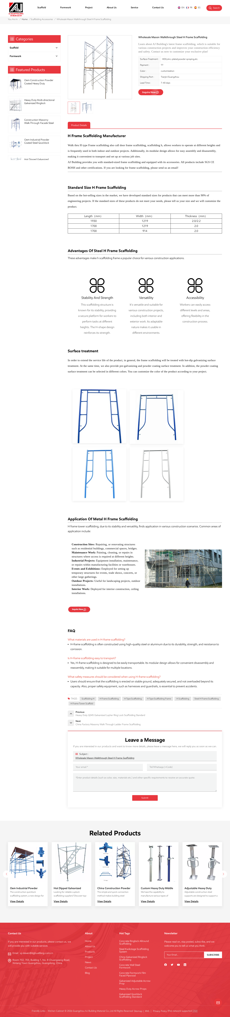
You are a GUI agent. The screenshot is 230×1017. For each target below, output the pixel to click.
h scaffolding (182, 698)
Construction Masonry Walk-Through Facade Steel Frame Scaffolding (39, 121)
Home (25, 19)
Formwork (65, 7)
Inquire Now (149, 92)
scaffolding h (88, 698)
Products (90, 951)
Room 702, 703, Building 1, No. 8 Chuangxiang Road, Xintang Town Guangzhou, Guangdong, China (41, 961)
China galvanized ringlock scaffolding (133, 958)
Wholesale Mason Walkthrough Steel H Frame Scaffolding (104, 758)
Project (88, 7)
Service (134, 7)
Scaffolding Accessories (42, 19)
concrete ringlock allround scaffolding (134, 942)
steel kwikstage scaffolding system (134, 950)
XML (147, 1011)
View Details (17, 901)
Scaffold (41, 7)
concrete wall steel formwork (129, 966)
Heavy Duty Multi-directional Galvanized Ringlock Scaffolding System (39, 102)
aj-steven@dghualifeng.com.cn (36, 953)
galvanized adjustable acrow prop (135, 982)
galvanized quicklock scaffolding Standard (130, 995)
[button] (223, 874)
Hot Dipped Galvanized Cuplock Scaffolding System (201, 888)
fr (191, 7)
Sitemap (138, 1011)
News (88, 962)
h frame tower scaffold (82, 703)
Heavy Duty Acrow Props (132, 988)
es (199, 7)
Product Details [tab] (79, 125)
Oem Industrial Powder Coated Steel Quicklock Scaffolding (36, 141)
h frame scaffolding (109, 698)
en (182, 7)
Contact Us (158, 7)
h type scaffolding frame (159, 698)
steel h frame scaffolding (206, 698)
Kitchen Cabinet (56, 1011)
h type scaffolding (133, 698)
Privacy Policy (160, 1011)
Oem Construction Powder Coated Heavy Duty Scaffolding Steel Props (38, 82)
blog (87, 973)
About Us (112, 7)
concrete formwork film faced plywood (132, 974)
